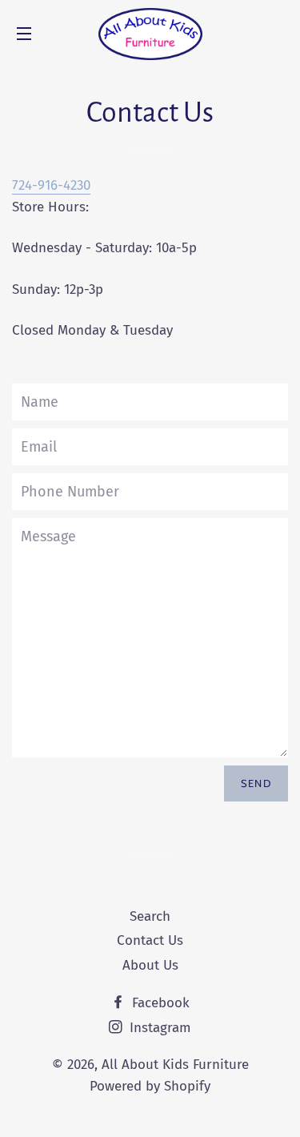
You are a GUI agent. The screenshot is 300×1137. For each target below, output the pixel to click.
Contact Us (150, 940)
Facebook (159, 1002)
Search (150, 916)
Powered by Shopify (150, 1086)
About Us (150, 965)
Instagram (158, 1027)
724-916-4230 (51, 185)
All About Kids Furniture (175, 1064)
